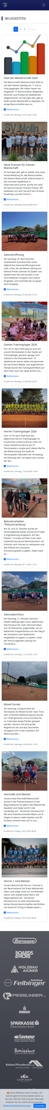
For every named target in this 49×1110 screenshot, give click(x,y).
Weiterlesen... (13, 109)
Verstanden (40, 1105)
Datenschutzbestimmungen (17, 1105)
